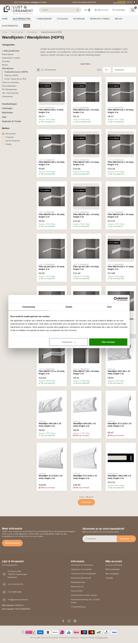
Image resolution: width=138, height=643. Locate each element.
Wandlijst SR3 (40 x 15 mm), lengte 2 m (50, 424)
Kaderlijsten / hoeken (11, 58)
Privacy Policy (77, 591)
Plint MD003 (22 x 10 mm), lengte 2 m (121, 111)
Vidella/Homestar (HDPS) (51, 32)
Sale (4, 117)
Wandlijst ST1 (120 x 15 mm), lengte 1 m (119, 424)
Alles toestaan (108, 342)
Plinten (5, 65)
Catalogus (62, 19)
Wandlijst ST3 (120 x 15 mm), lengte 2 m (85, 476)
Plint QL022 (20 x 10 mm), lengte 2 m (52, 267)
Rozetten (6, 61)
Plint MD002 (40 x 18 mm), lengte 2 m (52, 163)
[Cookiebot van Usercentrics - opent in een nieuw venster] (116, 299)
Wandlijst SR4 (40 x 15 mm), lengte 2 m (84, 424)
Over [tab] (109, 307)
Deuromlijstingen (9, 86)
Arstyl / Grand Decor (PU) (15, 79)
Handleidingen (44, 19)
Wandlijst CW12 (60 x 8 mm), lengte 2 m (119, 476)
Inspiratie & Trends (100, 19)
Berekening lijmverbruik (81, 578)
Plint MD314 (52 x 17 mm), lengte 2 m (121, 267)
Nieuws (118, 19)
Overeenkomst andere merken (84, 595)
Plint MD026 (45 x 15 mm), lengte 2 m (121, 215)
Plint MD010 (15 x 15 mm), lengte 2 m (86, 111)
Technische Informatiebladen (83, 573)
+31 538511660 (14, 592)
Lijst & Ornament (12, 141)
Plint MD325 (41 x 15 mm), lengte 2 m (86, 215)
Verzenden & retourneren (82, 565)
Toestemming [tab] (28, 307)
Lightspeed (73, 637)
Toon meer (86, 502)
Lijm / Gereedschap (10, 93)
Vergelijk (109, 578)
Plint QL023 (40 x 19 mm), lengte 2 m (86, 267)
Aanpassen (67, 342)
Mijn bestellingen (113, 569)
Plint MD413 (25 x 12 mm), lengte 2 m (86, 163)
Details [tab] (69, 307)
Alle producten (21, 19)
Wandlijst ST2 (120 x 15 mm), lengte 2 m (50, 476)
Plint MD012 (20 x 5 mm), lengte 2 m (51, 111)
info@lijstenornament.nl (18, 599)
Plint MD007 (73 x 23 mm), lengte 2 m (52, 372)
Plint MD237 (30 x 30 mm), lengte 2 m (86, 372)
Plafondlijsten (8, 54)
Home (4, 19)
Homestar (9, 137)
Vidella (8, 144)
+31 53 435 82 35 (15, 584)
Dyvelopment (102, 637)
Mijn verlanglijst (112, 573)
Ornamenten (7, 96)
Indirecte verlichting (10, 82)
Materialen (79, 19)
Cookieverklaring (78, 607)
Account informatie (114, 565)
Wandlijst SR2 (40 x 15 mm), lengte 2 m (119, 372)
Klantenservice (10, 26)
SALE (26, 26)
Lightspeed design (87, 637)
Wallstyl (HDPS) (11, 75)
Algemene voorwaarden (81, 569)
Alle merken (10, 134)
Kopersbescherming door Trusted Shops (85, 601)
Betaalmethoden (78, 582)
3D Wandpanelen (9, 89)
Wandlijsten (32, 32)
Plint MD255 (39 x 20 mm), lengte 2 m (52, 215)
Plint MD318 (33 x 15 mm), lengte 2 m (121, 163)
